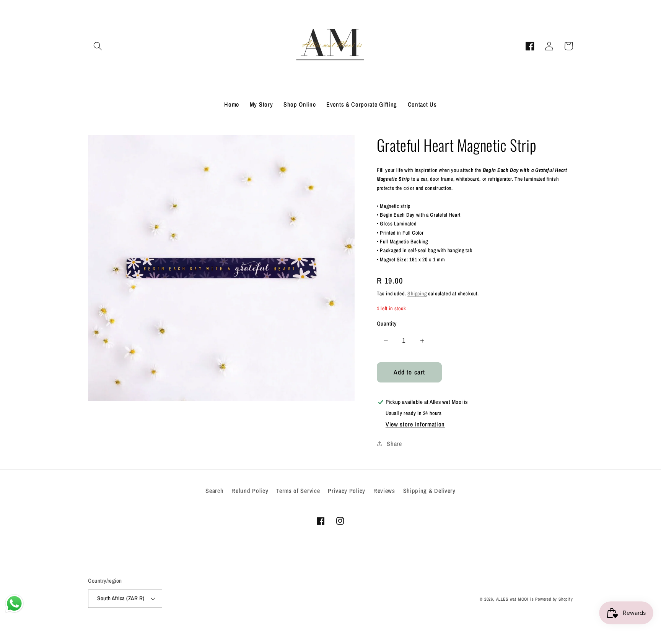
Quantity (387, 323)
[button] (97, 46)
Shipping (417, 293)
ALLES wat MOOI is (515, 599)
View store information (415, 424)
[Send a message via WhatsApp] (14, 603)
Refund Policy (249, 490)
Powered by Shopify (554, 599)
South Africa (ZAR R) (120, 598)
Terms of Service (298, 490)
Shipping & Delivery (429, 490)
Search (214, 490)
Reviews (384, 490)
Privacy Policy (346, 490)
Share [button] (394, 443)
